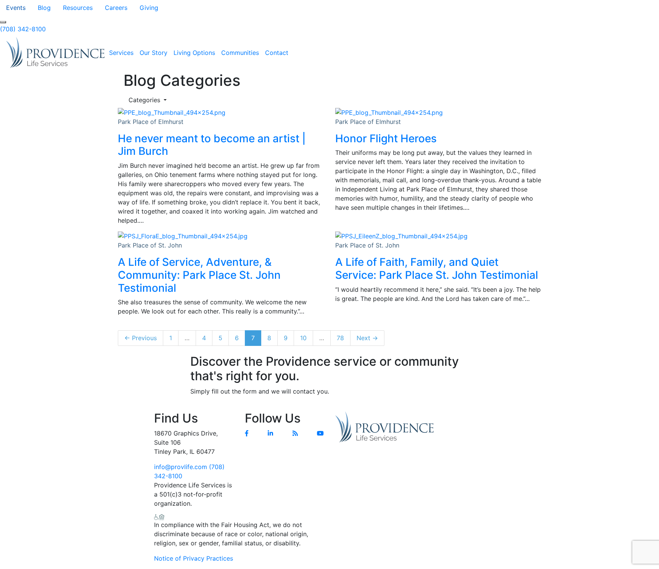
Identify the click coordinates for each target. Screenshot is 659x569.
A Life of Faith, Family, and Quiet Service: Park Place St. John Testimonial (436, 268)
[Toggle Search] (3, 22)
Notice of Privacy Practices (193, 558)
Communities (240, 52)
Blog (44, 7)
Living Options (194, 52)
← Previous (140, 338)
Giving (149, 7)
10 (303, 338)
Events (16, 7)
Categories (145, 100)
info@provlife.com (180, 467)
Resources (78, 7)
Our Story (153, 52)
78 (340, 338)
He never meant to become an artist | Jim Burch (212, 145)
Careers (116, 7)
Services (121, 52)
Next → (367, 338)
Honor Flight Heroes (386, 138)
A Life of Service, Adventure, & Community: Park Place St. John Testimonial (199, 275)
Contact (276, 52)
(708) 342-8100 (23, 29)
